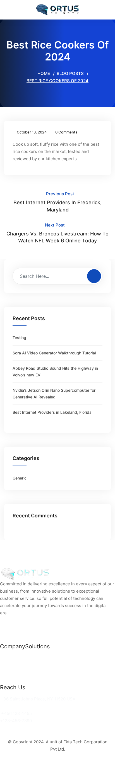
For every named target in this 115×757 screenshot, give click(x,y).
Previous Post (57, 201)
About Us (9, 672)
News (5, 658)
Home (43, 73)
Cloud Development (45, 665)
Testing (19, 337)
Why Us (8, 665)
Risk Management (43, 679)
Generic (20, 478)
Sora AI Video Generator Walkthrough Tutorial (54, 352)
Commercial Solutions (47, 658)
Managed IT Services (46, 672)
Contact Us (11, 679)
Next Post (57, 233)
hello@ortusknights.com (26, 706)
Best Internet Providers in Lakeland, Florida (52, 412)
